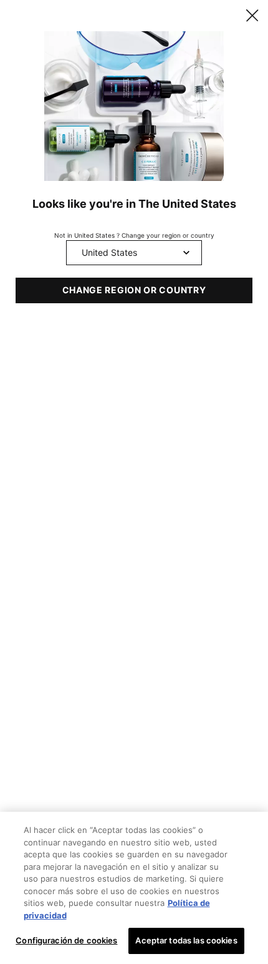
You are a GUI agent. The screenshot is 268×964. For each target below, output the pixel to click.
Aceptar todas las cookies (186, 940)
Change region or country (134, 290)
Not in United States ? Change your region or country (134, 235)
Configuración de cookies (66, 940)
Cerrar (252, 15)
